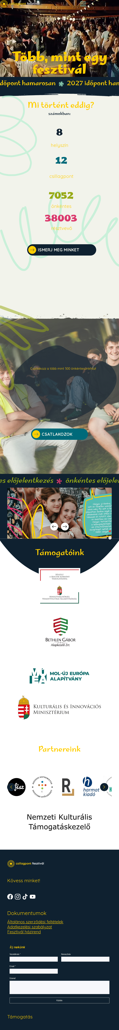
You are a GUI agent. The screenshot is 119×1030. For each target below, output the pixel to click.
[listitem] (48, 787)
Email (13, 966)
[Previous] (54, 527)
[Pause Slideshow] (110, 538)
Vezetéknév (15, 954)
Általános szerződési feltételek (35, 921)
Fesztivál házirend (24, 931)
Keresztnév (66, 954)
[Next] (65, 527)
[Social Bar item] (10, 896)
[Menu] (83, 4)
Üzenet (13, 978)
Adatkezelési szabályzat (29, 926)
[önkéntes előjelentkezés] (59, 481)
